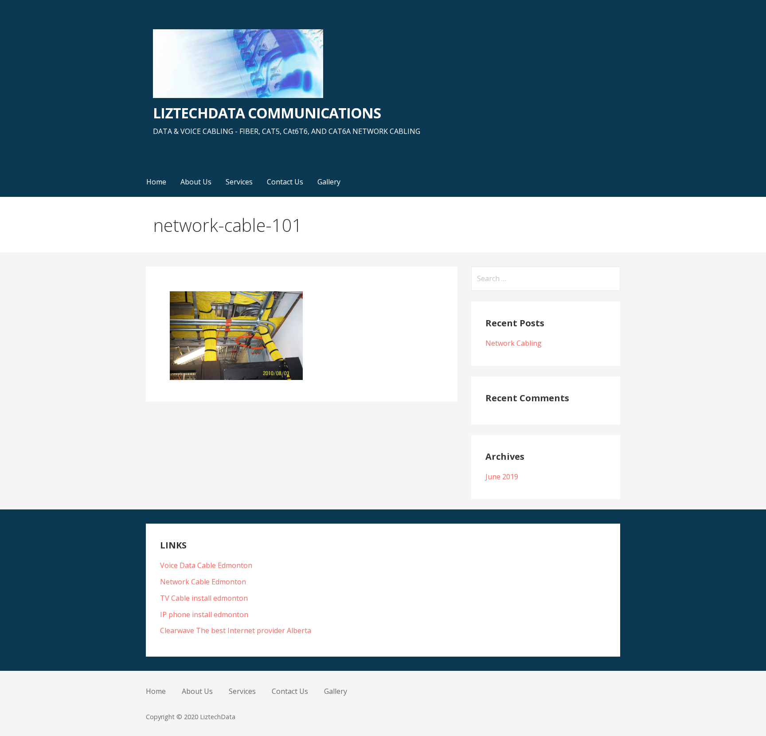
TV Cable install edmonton (204, 598)
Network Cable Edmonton (203, 582)
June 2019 (501, 477)
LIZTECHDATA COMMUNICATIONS (267, 112)
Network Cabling (513, 343)
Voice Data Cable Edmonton (206, 565)
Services (239, 182)
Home (156, 182)
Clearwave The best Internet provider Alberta (235, 630)
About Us (195, 182)
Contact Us (285, 182)
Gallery (328, 182)
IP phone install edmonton (204, 614)
